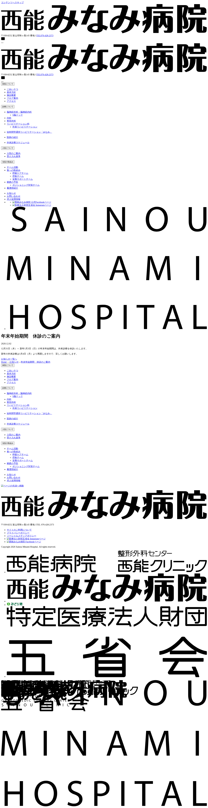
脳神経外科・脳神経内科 (19, 112)
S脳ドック (17, 115)
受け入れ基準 (13, 156)
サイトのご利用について (19, 530)
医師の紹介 (12, 137)
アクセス (11, 101)
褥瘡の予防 (12, 182)
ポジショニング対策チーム (26, 185)
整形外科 (11, 121)
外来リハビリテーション (24, 127)
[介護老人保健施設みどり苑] (14, 605)
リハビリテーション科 (18, 124)
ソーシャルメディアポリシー (21, 536)
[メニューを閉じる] (2, 81)
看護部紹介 (12, 188)
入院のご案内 (13, 153)
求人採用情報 (13, 199)
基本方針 (11, 92)
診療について (7, 107)
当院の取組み (7, 162)
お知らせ (11, 193)
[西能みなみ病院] (107, 601)
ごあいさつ (12, 89)
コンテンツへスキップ (12, 2)
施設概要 (11, 95)
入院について (7, 148)
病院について (7, 84)
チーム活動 (12, 167)
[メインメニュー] (2, 42)
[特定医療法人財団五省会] (107, 676)
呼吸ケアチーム (20, 173)
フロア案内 (12, 98)
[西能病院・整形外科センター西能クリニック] (107, 572)
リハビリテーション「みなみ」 (29, 132)
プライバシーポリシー (18, 533)
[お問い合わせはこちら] (104, 39)
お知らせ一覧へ (9, 359)
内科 (9, 118)
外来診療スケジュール (18, 142)
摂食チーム (18, 176)
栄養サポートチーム (22, 179)
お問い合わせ (13, 196)
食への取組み (13, 170)
